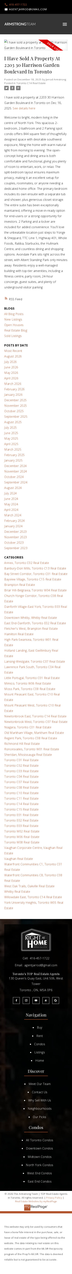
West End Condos (39, 1173)
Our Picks (39, 1117)
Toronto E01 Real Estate (21, 815)
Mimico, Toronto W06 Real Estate (27, 683)
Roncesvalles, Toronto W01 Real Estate (31, 749)
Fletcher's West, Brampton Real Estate (31, 629)
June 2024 (11, 499)
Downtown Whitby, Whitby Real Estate (30, 618)
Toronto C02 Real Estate (21, 766)
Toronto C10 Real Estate (21, 793)
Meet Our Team (40, 1084)
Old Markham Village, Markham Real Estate (34, 733)
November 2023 (15, 537)
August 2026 (13, 356)
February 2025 (14, 455)
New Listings (13, 319)
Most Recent (13, 351)
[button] (15, 4)
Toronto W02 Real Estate (22, 831)
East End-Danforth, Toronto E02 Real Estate (35, 623)
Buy (39, 1027)
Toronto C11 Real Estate (21, 798)
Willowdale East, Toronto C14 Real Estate (33, 897)
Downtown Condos (39, 1148)
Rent (39, 1036)
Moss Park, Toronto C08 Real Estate (29, 689)
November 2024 (15, 471)
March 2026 (12, 384)
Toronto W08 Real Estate (22, 842)
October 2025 (14, 411)
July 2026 (10, 362)
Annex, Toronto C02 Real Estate (26, 563)
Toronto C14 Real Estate (31, 83)
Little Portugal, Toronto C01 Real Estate (32, 678)
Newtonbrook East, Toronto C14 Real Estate (35, 716)
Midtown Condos (40, 1157)
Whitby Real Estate (17, 892)
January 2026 (13, 395)
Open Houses (14, 325)
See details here (24, 108)
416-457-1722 (18, 4)
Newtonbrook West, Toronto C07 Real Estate (36, 722)
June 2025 (11, 433)
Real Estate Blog (15, 330)
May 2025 (11, 438)
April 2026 (11, 378)
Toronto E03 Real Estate (21, 826)
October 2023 (14, 543)
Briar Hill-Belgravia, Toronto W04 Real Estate (35, 590)
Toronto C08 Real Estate (21, 787)
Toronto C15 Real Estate (21, 809)
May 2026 (11, 373)
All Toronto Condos (39, 1140)
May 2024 (11, 504)
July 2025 (10, 428)
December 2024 (15, 466)
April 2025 (11, 444)
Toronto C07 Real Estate (21, 782)
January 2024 (13, 526)
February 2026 (14, 389)
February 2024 (14, 521)
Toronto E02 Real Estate (21, 820)
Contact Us (39, 1092)
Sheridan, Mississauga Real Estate (28, 755)
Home (39, 1061)
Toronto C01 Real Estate (21, 760)
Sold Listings (13, 336)
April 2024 (11, 510)
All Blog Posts (13, 314)
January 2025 (13, 460)
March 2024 (12, 515)
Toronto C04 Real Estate (21, 777)
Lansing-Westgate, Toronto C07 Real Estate (34, 661)
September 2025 (15, 417)
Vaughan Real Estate (18, 859)
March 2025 (12, 449)
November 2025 (15, 406)
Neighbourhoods (40, 1109)
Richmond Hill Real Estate (22, 744)
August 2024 (13, 488)
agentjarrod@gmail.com (28, 9)
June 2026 (11, 367)
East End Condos (40, 1181)
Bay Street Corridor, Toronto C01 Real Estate (35, 574)
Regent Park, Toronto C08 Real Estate (30, 738)
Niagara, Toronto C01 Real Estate (27, 727)
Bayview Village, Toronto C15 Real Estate (32, 579)
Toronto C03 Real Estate (21, 771)
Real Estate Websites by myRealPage (36, 1201)
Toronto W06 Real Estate (22, 837)
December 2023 (15, 532)
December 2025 (15, 400)
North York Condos (39, 1165)
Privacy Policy (54, 1197)
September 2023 (15, 548)
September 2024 (15, 482)
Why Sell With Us (39, 1100)
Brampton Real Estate (19, 585)
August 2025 (13, 422)
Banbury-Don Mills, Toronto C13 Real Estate (35, 568)
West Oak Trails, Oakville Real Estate (29, 886)
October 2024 (14, 477)
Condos (39, 1044)
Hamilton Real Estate (18, 634)
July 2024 (10, 493)
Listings (39, 1052)
